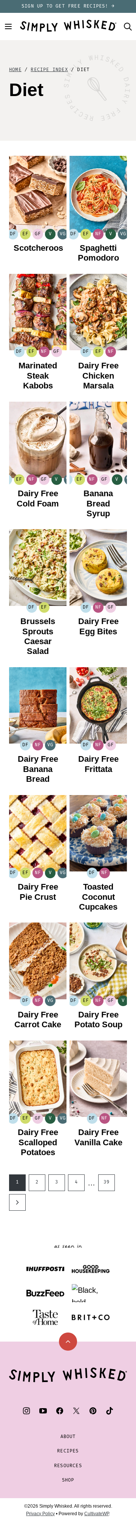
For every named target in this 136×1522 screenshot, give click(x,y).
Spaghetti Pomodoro (98, 252)
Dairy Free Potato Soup (98, 1019)
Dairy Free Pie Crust (38, 891)
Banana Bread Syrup (98, 503)
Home (15, 70)
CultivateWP (96, 1513)
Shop (68, 1480)
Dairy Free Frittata (98, 763)
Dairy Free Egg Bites (98, 626)
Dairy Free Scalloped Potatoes (38, 1142)
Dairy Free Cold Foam (38, 498)
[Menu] (8, 26)
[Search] (127, 26)
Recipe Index (49, 70)
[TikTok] (109, 1410)
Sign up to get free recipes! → (68, 6)
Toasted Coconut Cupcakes (98, 897)
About (68, 1437)
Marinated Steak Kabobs (38, 375)
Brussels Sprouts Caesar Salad (37, 636)
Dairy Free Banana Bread (38, 769)
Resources (68, 1466)
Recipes (68, 1451)
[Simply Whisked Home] (68, 26)
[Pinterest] (93, 1410)
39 (107, 1182)
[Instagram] (26, 1410)
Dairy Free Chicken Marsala (98, 375)
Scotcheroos (38, 248)
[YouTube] (43, 1410)
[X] (76, 1410)
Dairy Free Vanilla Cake (98, 1137)
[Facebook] (59, 1410)
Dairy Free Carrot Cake (37, 1019)
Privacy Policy (40, 1513)
